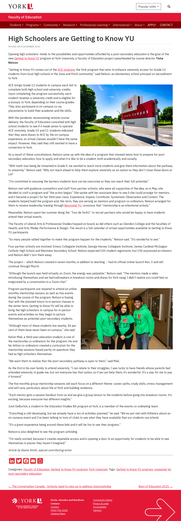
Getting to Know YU (26, 58)
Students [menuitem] (15, 25)
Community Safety (102, 500)
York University (98, 469)
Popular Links (147, 6)
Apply (152, 25)
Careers (97, 510)
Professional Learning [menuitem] (94, 25)
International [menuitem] (121, 25)
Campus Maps (58, 513)
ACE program (66, 69)
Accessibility (99, 506)
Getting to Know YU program (69, 469)
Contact (166, 25)
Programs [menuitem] (32, 25)
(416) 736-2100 (59, 510)
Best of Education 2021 (156, 486)
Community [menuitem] (51, 25)
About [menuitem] (138, 25)
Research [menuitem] (69, 25)
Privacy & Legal (101, 503)
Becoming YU (72, 205)
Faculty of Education (25, 17)
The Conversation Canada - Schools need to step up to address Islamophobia (59, 486)
